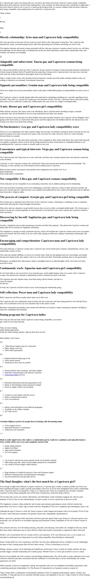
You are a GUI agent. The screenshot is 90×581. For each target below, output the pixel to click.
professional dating (12, 375)
